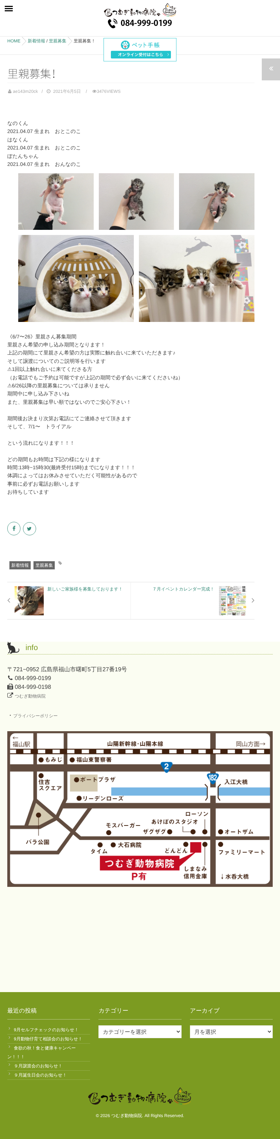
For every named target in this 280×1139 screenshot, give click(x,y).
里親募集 (44, 565)
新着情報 (20, 565)
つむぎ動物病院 (30, 696)
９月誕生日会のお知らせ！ (40, 1075)
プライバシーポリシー (35, 715)
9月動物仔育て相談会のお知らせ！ (48, 1038)
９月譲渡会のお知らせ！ (38, 1065)
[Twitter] (30, 529)
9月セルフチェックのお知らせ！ (46, 1029)
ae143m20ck (25, 91)
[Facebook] (14, 529)
